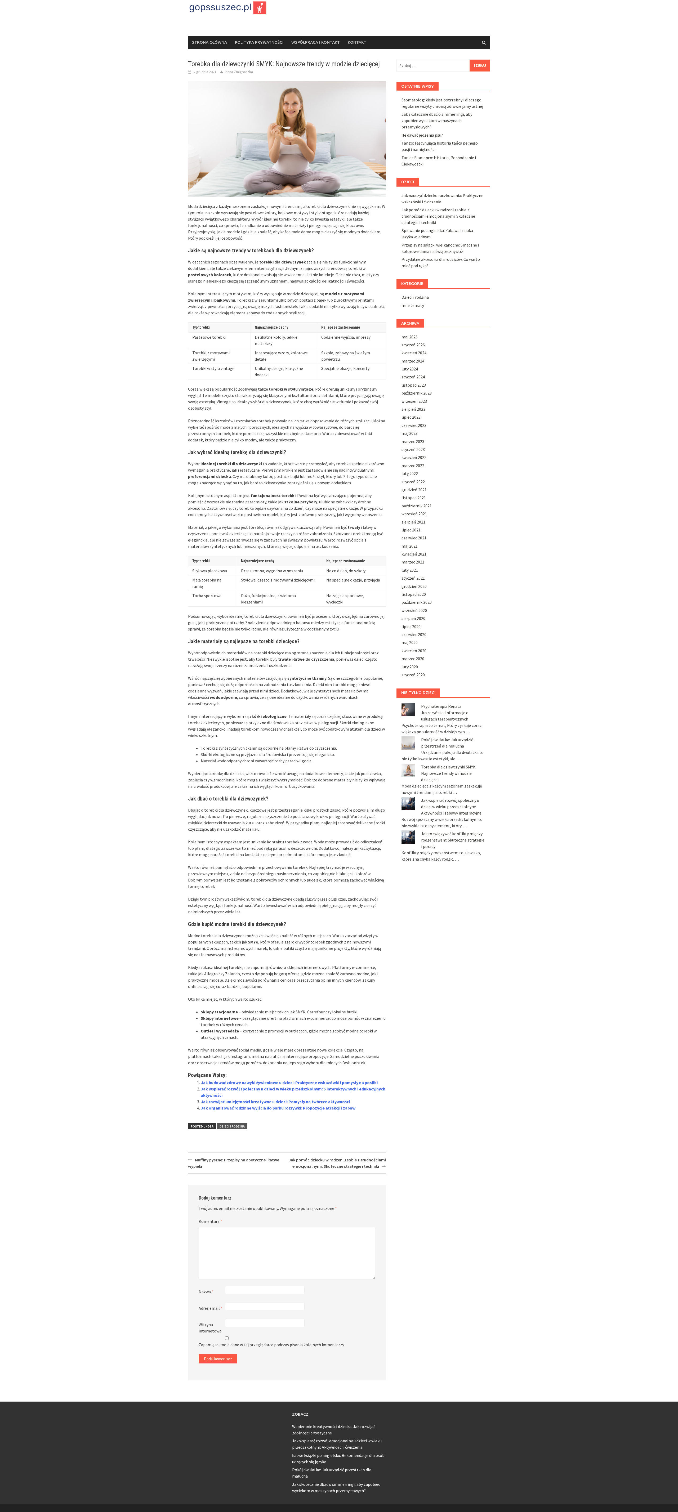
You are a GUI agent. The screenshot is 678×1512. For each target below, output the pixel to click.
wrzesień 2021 (414, 513)
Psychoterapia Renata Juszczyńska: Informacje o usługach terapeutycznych (445, 713)
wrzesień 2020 (414, 610)
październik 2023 (417, 393)
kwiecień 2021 (414, 554)
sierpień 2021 (413, 522)
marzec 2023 (413, 441)
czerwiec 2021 (414, 537)
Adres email (210, 1308)
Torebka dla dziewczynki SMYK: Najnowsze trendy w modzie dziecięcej (448, 773)
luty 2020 (410, 666)
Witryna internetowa (210, 1328)
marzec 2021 (413, 562)
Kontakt (357, 42)
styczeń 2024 (413, 376)
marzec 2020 (413, 658)
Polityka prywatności (259, 42)
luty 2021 (410, 570)
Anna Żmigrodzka (239, 71)
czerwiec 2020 (414, 634)
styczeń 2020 (413, 674)
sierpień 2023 (413, 409)
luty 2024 (410, 369)
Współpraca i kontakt (315, 42)
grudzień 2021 (414, 489)
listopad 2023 (414, 385)
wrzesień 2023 (414, 401)
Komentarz (210, 1221)
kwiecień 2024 (414, 352)
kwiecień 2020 (414, 650)
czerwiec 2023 (414, 425)
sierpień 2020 (413, 618)
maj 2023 (410, 433)
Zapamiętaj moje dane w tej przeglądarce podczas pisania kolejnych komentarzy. (272, 1344)
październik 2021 (417, 505)
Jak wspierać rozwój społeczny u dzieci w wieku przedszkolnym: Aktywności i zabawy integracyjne (451, 807)
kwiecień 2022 (414, 457)
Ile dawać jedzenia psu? (422, 135)
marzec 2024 (413, 361)
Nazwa (206, 1291)
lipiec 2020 (411, 626)
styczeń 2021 (413, 578)
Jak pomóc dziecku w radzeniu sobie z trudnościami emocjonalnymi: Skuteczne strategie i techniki (438, 216)
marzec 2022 (413, 465)
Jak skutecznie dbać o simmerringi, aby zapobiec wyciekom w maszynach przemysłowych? (437, 120)
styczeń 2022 (413, 481)
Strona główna (209, 42)
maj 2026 (410, 336)
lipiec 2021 (411, 530)
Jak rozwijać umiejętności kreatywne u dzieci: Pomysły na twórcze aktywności (275, 1101)
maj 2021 (410, 546)
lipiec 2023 (411, 417)
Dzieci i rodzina (232, 1126)
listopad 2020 (414, 594)
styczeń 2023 (413, 449)
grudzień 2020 (414, 586)
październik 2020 (417, 602)
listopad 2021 (414, 497)
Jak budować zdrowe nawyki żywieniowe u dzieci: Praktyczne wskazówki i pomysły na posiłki (289, 1082)
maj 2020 (410, 642)
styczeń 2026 (413, 344)
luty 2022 (410, 473)
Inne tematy (413, 305)
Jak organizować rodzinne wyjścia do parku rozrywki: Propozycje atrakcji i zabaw (278, 1108)
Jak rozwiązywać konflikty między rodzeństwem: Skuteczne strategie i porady (452, 840)
